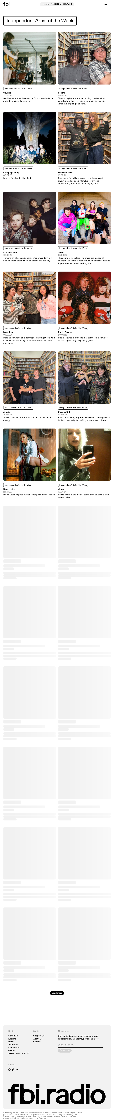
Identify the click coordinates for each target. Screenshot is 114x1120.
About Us (38, 1039)
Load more (57, 993)
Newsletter (14, 1048)
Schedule (13, 1036)
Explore (12, 1039)
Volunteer (13, 1045)
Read (10, 1042)
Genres (12, 1051)
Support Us (38, 1036)
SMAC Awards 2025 (18, 1054)
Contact (37, 1042)
